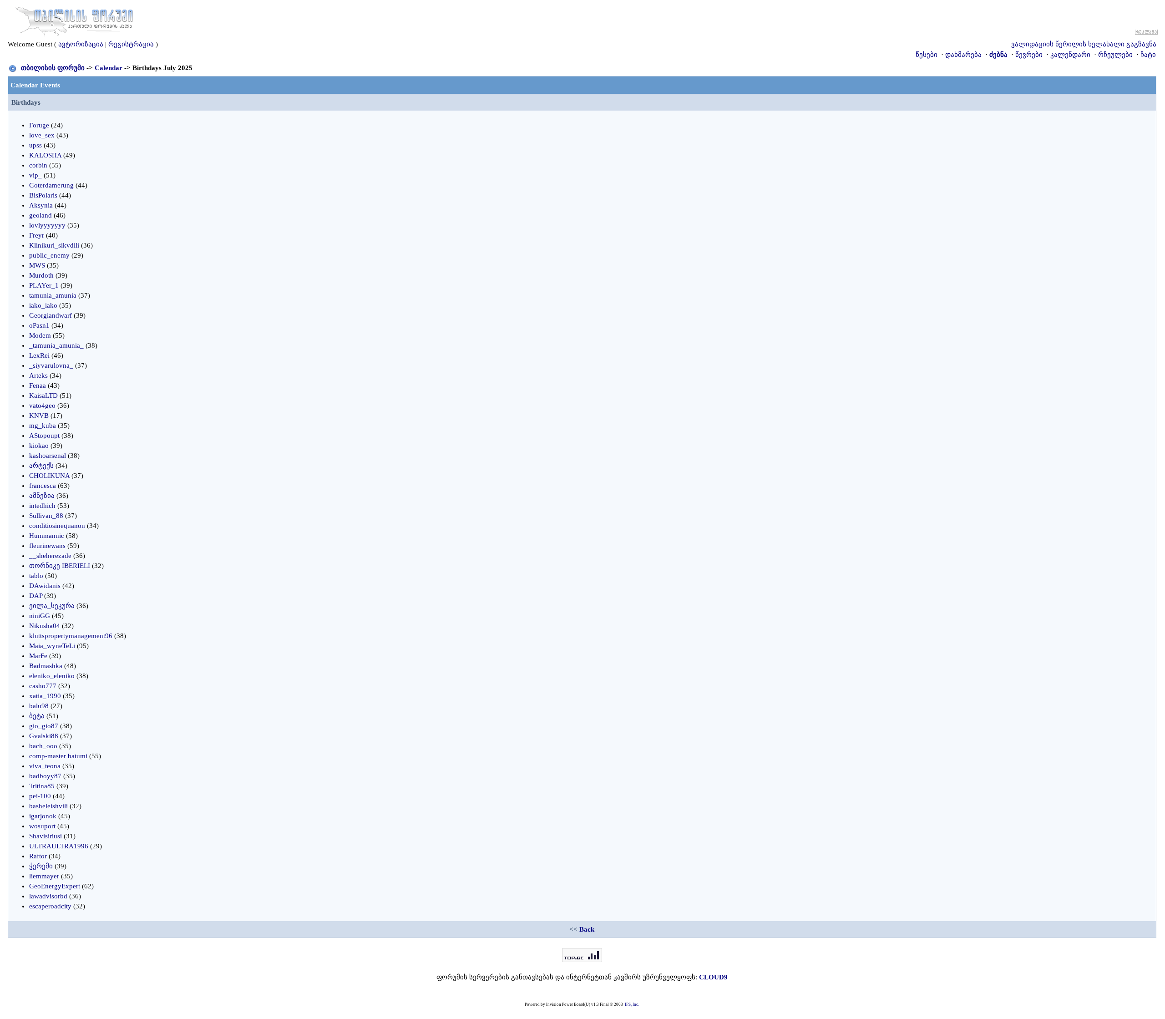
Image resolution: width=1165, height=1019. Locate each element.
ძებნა (998, 54)
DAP (35, 595)
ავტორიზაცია (80, 44)
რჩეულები (1115, 54)
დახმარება (963, 54)
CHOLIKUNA (49, 475)
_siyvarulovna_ (51, 365)
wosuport (42, 826)
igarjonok (42, 816)
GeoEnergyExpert (54, 886)
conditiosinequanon (57, 525)
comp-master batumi (58, 756)
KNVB (39, 415)
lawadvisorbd (48, 896)
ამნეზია (42, 495)
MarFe (38, 655)
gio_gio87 (43, 726)
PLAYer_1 (44, 285)
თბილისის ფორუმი (53, 67)
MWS (37, 265)
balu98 (39, 706)
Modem (40, 335)
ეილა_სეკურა (52, 605)
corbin (38, 165)
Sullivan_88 (46, 515)
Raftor (38, 856)
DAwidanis (45, 585)
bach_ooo (43, 746)
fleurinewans (47, 545)
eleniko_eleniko (52, 675)
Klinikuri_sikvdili (54, 245)
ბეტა (37, 716)
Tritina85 (42, 786)
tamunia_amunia (52, 295)
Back (586, 929)
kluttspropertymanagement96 (70, 635)
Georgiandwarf (50, 315)
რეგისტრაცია (131, 44)
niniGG (39, 615)
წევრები (1029, 54)
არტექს (41, 465)
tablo (36, 575)
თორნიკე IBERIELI (59, 565)
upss (35, 145)
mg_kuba (42, 425)
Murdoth (41, 275)
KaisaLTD (43, 395)
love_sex (42, 135)
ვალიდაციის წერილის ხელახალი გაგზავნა (1083, 44)
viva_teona (45, 766)
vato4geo (42, 405)
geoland (40, 215)
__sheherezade (50, 555)
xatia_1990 (45, 696)
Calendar (108, 67)
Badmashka (45, 665)
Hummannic (46, 535)
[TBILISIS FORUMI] (74, 19)
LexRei (39, 355)
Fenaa (37, 385)
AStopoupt (44, 435)
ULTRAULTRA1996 (58, 846)
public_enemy (49, 255)
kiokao (39, 445)
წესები (926, 54)
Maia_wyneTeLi (52, 645)
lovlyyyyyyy (47, 225)
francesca (42, 485)
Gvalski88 (43, 736)
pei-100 (40, 796)
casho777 (42, 685)
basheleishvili (48, 806)
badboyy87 (45, 776)
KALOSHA (45, 155)
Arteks (38, 375)
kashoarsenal (47, 455)
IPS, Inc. (632, 1004)
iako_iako (43, 305)
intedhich (42, 505)
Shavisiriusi (45, 836)
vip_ (35, 175)
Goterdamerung (51, 185)
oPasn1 (39, 325)
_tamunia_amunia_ (56, 345)
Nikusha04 (44, 625)
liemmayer (44, 876)
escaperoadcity (50, 906)
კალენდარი (1070, 54)
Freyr (36, 235)
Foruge (39, 125)
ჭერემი (41, 866)
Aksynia (41, 205)
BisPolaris (43, 195)
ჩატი (1148, 54)
